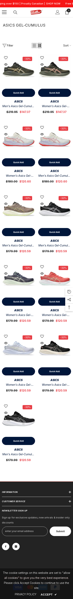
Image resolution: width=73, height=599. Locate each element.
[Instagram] (16, 546)
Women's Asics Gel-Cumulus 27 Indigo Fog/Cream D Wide (18, 315)
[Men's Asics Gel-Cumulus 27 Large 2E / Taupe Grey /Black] (18, 209)
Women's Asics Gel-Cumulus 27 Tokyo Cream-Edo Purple (18, 176)
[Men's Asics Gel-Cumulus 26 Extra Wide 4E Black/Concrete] (18, 418)
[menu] (4, 12)
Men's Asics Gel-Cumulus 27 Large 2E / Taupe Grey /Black (18, 246)
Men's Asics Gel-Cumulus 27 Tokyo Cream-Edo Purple (54, 176)
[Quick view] (6, 64)
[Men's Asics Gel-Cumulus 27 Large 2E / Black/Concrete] (54, 209)
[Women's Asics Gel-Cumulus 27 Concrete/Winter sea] (18, 348)
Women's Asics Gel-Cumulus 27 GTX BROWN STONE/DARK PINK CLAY (54, 106)
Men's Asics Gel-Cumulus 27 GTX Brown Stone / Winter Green (18, 106)
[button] (34, 45)
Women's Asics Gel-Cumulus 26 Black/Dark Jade (54, 385)
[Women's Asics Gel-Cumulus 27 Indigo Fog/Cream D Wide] (18, 279)
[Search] (15, 12)
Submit (60, 531)
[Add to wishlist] (6, 58)
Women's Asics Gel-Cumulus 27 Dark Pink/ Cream (54, 315)
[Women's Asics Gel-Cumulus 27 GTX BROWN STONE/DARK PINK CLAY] (54, 70)
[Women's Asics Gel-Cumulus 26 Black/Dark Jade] (54, 348)
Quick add (18, 93)
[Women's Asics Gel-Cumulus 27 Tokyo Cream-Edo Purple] (18, 140)
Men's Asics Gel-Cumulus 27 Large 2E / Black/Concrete (54, 246)
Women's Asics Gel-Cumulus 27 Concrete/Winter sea (18, 385)
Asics (18, 101)
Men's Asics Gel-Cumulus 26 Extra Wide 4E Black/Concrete (18, 455)
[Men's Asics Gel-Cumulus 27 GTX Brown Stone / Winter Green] (18, 70)
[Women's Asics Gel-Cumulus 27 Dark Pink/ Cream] (54, 279)
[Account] (57, 12)
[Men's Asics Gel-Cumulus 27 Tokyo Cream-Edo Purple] (54, 140)
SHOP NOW (53, 3)
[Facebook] (5, 546)
